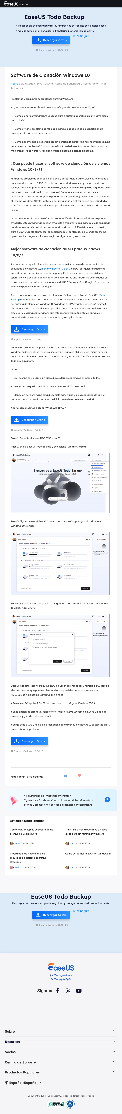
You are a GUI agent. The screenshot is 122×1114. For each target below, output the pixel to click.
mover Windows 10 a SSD (56, 268)
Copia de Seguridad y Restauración (77, 83)
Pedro (14, 83)
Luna (17, 843)
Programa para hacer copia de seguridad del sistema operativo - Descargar (29, 857)
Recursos (12, 1041)
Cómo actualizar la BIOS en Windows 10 (88, 853)
